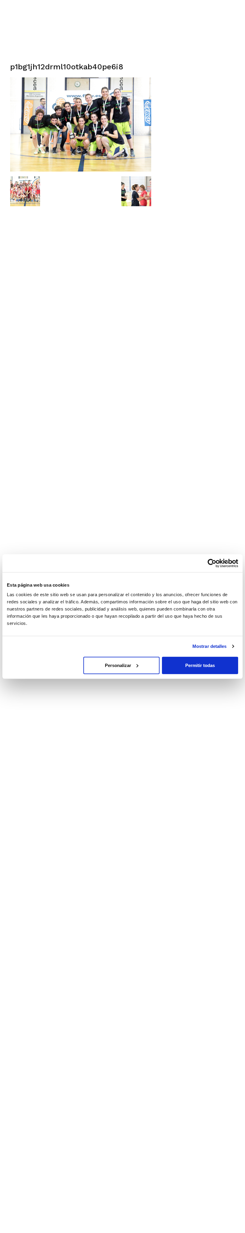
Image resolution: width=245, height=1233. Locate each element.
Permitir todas (200, 665)
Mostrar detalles (209, 646)
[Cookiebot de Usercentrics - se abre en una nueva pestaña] (212, 563)
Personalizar (118, 665)
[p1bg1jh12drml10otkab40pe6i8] (80, 170)
